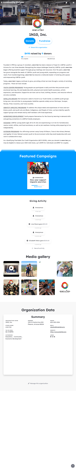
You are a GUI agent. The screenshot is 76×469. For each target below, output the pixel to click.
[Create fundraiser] (66, 2)
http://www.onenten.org (58, 332)
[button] (11, 268)
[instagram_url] (52, 337)
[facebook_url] (50, 337)
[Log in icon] (73, 2)
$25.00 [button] (45, 224)
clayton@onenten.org (57, 327)
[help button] (73, 466)
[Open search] (70, 2)
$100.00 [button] (46, 240)
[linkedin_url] (54, 337)
